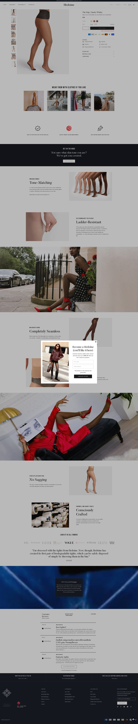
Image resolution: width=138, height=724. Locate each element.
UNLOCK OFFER (83, 376)
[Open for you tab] (133, 719)
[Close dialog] (95, 342)
